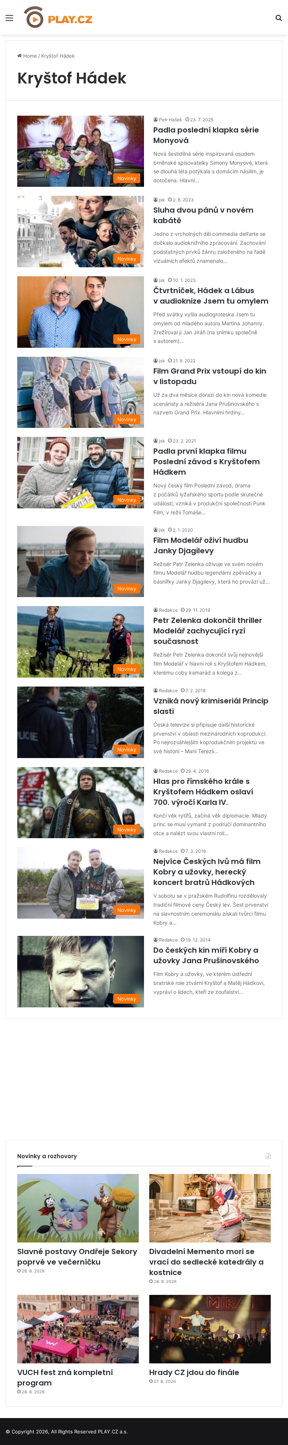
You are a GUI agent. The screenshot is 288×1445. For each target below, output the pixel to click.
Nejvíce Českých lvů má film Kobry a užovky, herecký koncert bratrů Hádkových (207, 872)
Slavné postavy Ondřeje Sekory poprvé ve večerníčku (77, 1256)
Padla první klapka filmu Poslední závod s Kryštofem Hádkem (206, 461)
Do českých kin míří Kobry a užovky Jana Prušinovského (206, 955)
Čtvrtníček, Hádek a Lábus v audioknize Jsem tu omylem (210, 295)
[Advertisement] (144, 1077)
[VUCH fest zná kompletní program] (78, 1329)
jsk (162, 200)
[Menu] (9, 20)
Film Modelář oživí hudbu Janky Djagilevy (200, 545)
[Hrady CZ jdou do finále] (210, 1329)
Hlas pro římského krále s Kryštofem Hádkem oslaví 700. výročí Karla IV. (203, 791)
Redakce (168, 610)
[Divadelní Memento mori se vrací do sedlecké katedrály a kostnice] (210, 1208)
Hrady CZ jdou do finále (194, 1372)
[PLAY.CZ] (58, 17)
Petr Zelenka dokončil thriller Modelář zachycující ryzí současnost (207, 631)
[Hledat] (278, 20)
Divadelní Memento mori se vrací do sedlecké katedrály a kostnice (206, 1262)
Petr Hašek (170, 119)
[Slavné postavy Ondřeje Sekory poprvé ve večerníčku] (78, 1208)
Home (29, 56)
